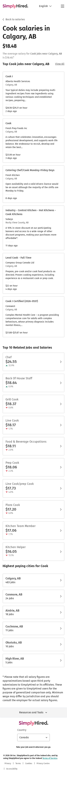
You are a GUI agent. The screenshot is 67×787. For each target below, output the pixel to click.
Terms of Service (49, 758)
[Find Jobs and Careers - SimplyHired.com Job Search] (15, 6)
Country (21, 729)
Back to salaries (15, 19)
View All (59, 63)
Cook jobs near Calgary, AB (46, 53)
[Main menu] (62, 6)
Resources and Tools (31, 712)
